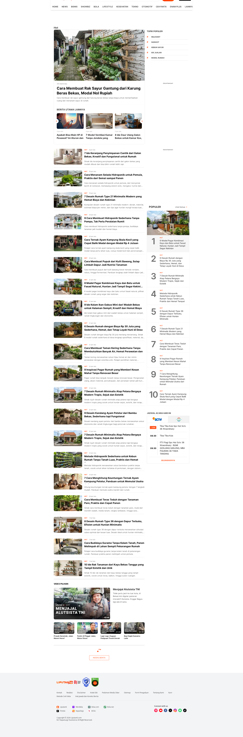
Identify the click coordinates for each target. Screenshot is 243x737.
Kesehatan (122, 6)
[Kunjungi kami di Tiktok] (185, 710)
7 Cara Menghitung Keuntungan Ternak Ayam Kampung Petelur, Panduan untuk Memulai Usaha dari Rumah (172, 379)
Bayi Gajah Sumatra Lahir (132, 637)
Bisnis (74, 6)
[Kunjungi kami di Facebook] (165, 710)
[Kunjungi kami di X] (170, 710)
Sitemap (127, 693)
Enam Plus (175, 6)
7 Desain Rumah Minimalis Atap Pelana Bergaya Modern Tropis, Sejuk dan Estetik (172, 279)
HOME (55, 6)
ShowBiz (85, 6)
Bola (96, 6)
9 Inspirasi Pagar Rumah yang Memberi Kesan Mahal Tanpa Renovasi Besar (173, 361)
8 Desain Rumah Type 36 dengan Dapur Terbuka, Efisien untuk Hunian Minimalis (171, 315)
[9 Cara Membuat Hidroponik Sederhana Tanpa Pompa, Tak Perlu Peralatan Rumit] (68, 222)
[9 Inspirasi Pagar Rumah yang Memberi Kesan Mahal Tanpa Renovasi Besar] (68, 373)
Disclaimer (81, 693)
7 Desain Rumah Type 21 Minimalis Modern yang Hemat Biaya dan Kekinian (172, 331)
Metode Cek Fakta (64, 696)
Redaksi (70, 693)
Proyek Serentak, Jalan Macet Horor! (63, 637)
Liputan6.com (76, 717)
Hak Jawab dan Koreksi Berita (86, 696)
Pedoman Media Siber (110, 693)
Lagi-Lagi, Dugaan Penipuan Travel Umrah (110, 637)
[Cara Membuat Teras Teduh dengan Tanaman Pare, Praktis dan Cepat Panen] (68, 503)
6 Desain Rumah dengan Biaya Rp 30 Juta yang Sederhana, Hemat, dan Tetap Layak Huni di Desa (172, 262)
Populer (155, 206)
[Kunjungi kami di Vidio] (156, 710)
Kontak (59, 693)
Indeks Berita (99, 658)
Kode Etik (93, 693)
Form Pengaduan (142, 693)
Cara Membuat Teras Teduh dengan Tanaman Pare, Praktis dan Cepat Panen (173, 346)
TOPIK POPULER (155, 31)
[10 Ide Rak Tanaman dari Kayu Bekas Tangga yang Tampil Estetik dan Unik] (68, 568)
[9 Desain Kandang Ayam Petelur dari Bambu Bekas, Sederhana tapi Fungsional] (68, 416)
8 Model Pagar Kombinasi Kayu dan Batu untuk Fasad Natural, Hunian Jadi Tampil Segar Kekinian (173, 244)
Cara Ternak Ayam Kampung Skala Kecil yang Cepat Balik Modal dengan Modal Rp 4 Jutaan (173, 398)
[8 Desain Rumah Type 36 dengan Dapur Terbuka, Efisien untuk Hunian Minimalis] (68, 525)
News (65, 6)
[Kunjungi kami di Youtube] (160, 710)
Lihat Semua (180, 207)
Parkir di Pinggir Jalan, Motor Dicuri (86, 637)
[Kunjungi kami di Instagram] (175, 710)
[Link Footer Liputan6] (69, 682)
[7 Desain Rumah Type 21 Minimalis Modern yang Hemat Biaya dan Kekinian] (68, 200)
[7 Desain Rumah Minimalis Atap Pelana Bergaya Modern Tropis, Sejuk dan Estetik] (68, 395)
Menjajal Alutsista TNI (126, 589)
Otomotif (147, 6)
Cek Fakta (161, 6)
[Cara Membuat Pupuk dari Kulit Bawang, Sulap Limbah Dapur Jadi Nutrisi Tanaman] (68, 265)
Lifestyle (107, 6)
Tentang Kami (158, 693)
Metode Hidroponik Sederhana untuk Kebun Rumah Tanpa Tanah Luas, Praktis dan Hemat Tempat (172, 297)
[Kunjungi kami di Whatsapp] (180, 710)
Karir (170, 693)
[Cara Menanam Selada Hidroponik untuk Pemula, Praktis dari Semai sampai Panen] (68, 178)
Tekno (135, 6)
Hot (86, 150)
